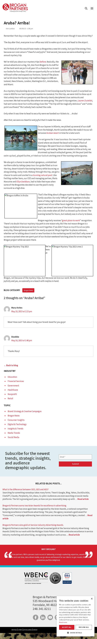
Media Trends (14, 433)
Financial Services (16, 381)
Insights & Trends (15, 428)
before (43, 61)
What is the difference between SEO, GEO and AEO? (26, 489)
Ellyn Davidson (23, 181)
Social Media (13, 437)
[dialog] (75, 616)
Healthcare (13, 389)
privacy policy (27, 630)
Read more (63, 622)
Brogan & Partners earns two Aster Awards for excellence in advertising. (35, 505)
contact (35, 630)
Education (12, 377)
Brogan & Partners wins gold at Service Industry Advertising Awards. (33, 525)
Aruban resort (52, 133)
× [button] (92, 599)
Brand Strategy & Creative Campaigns (25, 411)
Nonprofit (12, 394)
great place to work (71, 220)
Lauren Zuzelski (85, 100)
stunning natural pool (42, 175)
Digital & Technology (17, 424)
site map (14, 630)
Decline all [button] (84, 627)
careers (20, 630)
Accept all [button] (66, 627)
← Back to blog (11, 365)
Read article (83, 499)
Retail (10, 398)
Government (13, 385)
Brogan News (28, 290)
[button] (86, 8)
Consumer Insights (16, 420)
